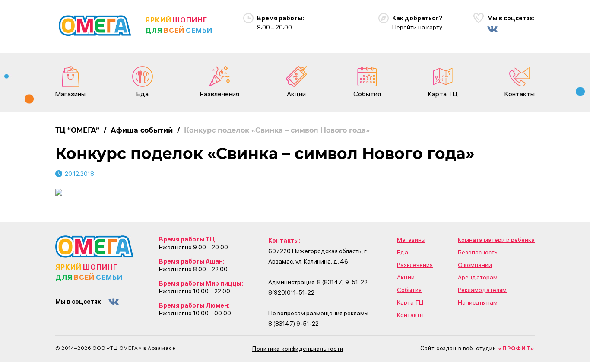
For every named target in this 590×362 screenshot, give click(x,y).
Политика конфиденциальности (297, 349)
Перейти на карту (417, 27)
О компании (475, 264)
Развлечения (219, 94)
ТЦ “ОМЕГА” (77, 130)
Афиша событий (142, 130)
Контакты (519, 94)
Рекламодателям (482, 289)
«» (516, 348)
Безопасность (478, 252)
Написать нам (478, 302)
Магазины (70, 94)
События (367, 94)
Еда (142, 94)
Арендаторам (478, 277)
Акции (296, 94)
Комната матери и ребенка (496, 239)
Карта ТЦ (443, 94)
